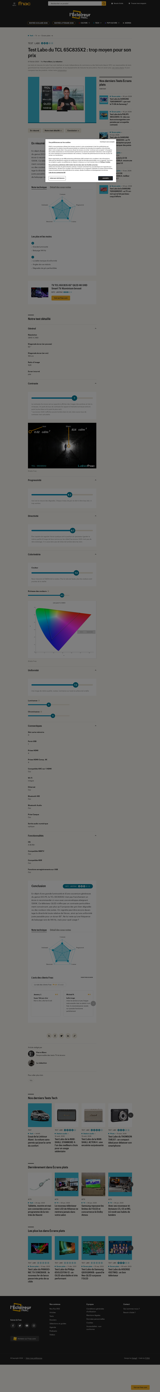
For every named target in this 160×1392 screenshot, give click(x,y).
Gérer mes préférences (57, 178)
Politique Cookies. (104, 162)
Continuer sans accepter (107, 142)
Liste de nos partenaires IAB (57, 172)
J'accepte (105, 178)
